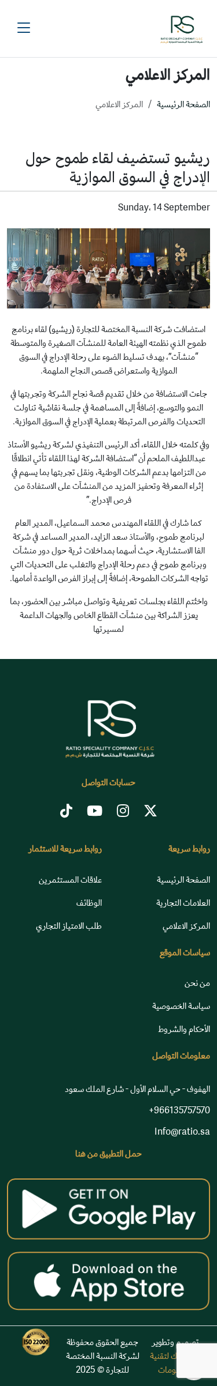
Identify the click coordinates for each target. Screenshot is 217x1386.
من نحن (197, 982)
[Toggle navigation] (24, 28)
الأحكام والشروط (184, 1028)
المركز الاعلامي (186, 925)
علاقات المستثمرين (70, 879)
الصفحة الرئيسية (183, 104)
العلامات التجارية (183, 902)
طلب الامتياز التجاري (69, 925)
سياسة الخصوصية (181, 1005)
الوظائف (89, 902)
